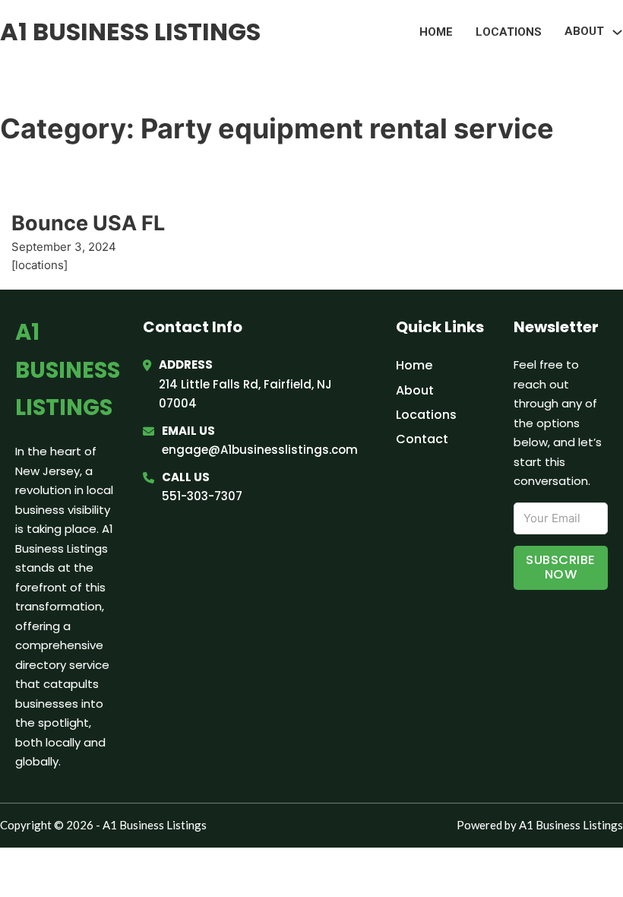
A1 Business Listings (130, 31)
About (415, 390)
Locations (509, 32)
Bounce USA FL (88, 223)
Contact (422, 439)
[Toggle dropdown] (617, 32)
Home (436, 32)
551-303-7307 (202, 496)
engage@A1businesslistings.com (260, 450)
